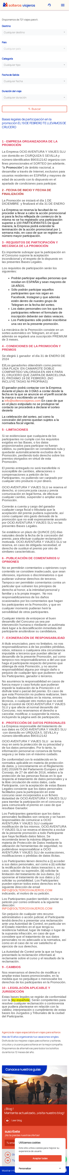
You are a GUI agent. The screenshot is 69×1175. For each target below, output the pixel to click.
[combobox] (34, 32)
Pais (4, 42)
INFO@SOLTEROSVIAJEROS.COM (27, 890)
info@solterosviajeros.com (22, 400)
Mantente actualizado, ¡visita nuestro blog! (34, 1113)
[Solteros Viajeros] (19, 5)
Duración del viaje (12, 91)
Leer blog (14, 1120)
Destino (6, 26)
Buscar (34, 109)
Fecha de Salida (10, 74)
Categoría (7, 58)
